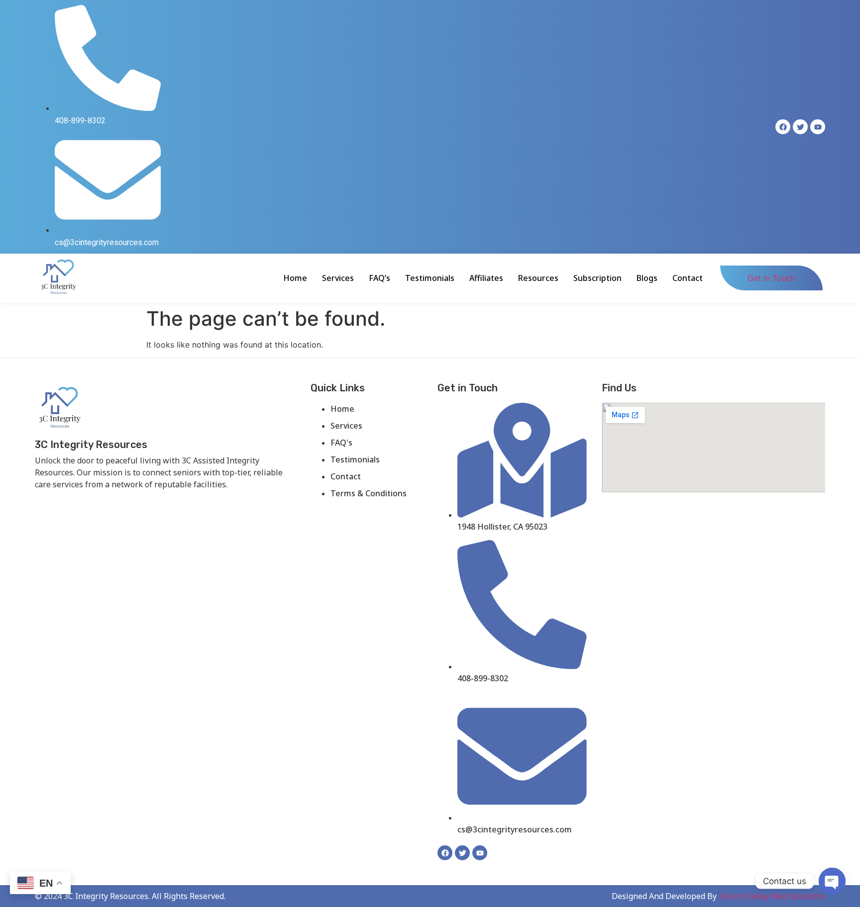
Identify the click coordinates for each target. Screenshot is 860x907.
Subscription (597, 277)
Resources (538, 277)
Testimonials (429, 277)
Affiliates (486, 277)
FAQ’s (379, 277)
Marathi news (157, 501)
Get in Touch (771, 278)
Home (295, 277)
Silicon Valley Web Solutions (772, 896)
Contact (687, 277)
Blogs (647, 277)
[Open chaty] (832, 881)
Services (338, 277)
